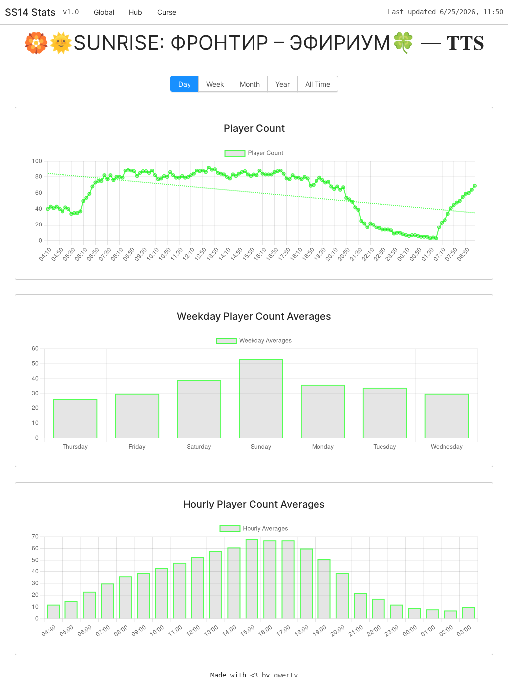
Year (282, 84)
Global (104, 12)
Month (250, 84)
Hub (135, 12)
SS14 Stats (30, 12)
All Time (317, 84)
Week (215, 84)
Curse (166, 12)
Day (184, 84)
